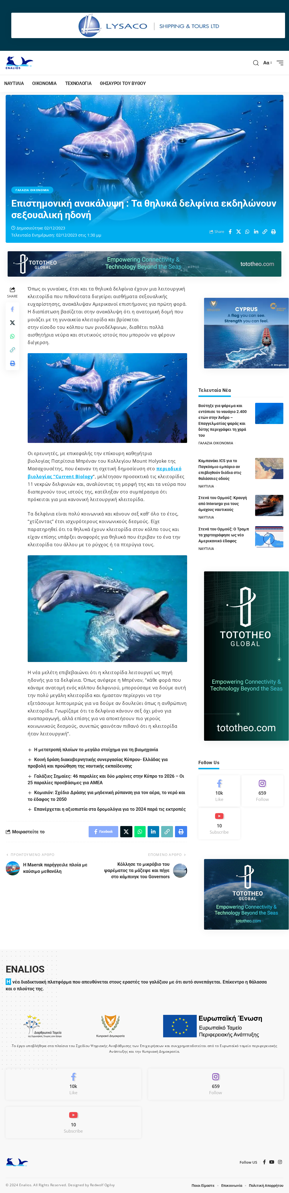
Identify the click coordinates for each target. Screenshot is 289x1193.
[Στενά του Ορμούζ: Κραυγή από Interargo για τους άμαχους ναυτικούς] (269, 505)
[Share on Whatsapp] (247, 231)
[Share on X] (239, 231)
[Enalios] (19, 62)
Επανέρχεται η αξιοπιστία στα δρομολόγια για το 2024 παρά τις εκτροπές (110, 809)
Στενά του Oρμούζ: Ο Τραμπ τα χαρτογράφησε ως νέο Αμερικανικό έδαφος (223, 535)
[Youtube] (219, 823)
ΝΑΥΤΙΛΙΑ (206, 486)
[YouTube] (272, 1162)
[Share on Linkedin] (256, 231)
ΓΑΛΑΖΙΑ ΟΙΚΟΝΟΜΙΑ (32, 190)
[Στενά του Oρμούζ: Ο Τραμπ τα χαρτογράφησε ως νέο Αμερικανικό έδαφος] (269, 536)
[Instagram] (262, 791)
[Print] (274, 231)
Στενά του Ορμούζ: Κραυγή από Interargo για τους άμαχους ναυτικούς (222, 503)
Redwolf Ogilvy (102, 1185)
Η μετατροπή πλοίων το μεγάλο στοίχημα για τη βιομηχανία (96, 749)
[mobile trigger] (278, 63)
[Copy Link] (265, 231)
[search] (256, 63)
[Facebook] (219, 791)
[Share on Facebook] (230, 231)
